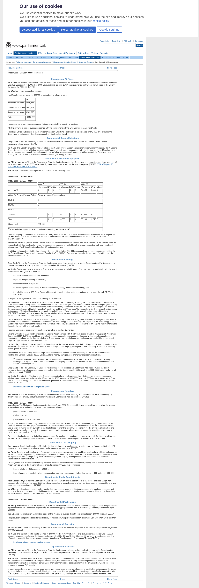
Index (62, 68)
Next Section (13, 579)
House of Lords (32, 57)
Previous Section (15, 68)
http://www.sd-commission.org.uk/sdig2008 (31, 387)
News (118, 57)
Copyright (76, 583)
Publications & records (90, 57)
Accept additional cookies (38, 29)
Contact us (139, 41)
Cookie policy (97, 583)
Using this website (64, 583)
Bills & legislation (58, 57)
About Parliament (67, 53)
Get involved (83, 53)
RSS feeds (128, 41)
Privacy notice (86, 583)
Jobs (54, 583)
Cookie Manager (108, 583)
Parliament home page (23, 62)
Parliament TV (108, 57)
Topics (125, 57)
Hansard (74, 62)
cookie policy (101, 20)
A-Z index (9, 583)
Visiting (94, 53)
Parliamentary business (25, 53)
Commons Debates (86, 62)
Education (104, 53)
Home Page (112, 68)
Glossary (18, 583)
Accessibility (104, 41)
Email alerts (116, 41)
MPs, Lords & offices (47, 53)
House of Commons (15, 57)
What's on (45, 57)
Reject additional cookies (77, 29)
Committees (73, 57)
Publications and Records (61, 62)
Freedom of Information (42, 583)
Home (9, 53)
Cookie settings (109, 29)
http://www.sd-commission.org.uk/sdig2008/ (31, 542)
